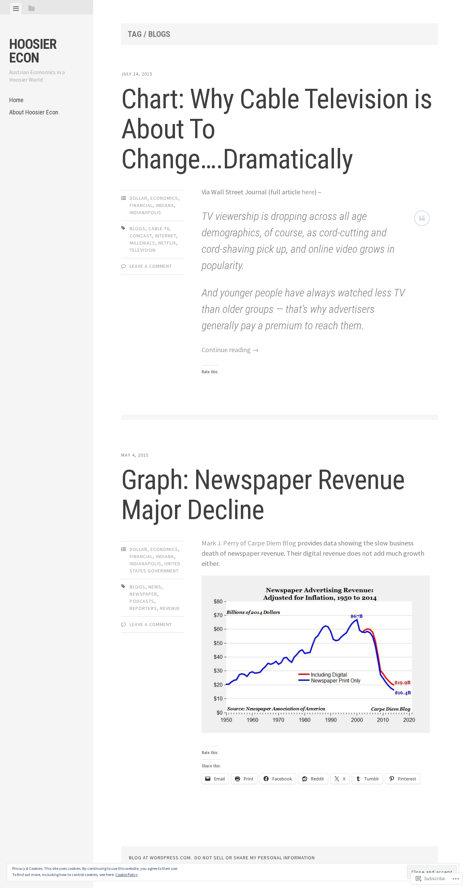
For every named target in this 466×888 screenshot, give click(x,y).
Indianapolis (145, 212)
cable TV (158, 228)
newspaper (143, 594)
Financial (141, 205)
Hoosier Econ (33, 51)
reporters (143, 608)
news (154, 587)
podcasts (142, 601)
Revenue (170, 608)
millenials (142, 243)
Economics (164, 198)
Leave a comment (151, 266)
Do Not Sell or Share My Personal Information (254, 858)
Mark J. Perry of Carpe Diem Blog (249, 543)
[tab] (15, 8)
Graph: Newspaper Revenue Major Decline (263, 495)
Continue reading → (230, 349)
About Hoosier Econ (33, 112)
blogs (137, 228)
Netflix (167, 243)
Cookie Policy (126, 874)
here (308, 192)
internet (165, 236)
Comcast (141, 236)
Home (16, 99)
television (143, 250)
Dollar (138, 198)
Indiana (165, 205)
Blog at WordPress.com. (160, 858)
